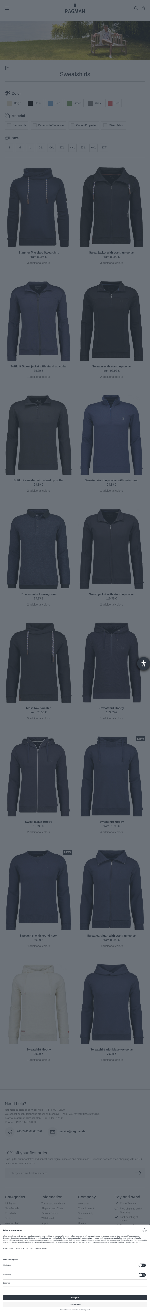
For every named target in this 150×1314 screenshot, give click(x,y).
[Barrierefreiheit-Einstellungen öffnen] (143, 663)
